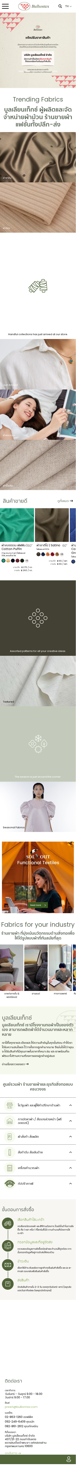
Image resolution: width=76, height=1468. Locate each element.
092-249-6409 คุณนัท (19, 1421)
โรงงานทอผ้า (44, 1025)
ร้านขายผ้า (58, 117)
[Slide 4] (41, 71)
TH (67, 6)
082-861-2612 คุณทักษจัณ (21, 1426)
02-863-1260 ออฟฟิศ (19, 1417)
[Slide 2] (27, 71)
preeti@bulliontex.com (21, 1407)
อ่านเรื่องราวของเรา (14, 1064)
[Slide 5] (48, 71)
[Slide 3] (34, 71)
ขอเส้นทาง (11, 1453)
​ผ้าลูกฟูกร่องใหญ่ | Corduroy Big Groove (48, 549)
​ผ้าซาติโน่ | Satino (13, 545)
